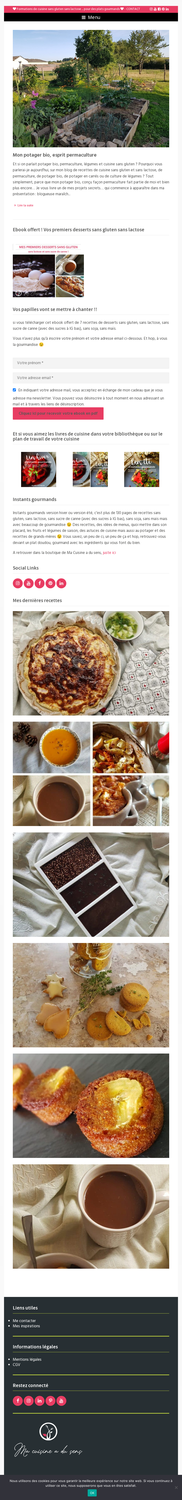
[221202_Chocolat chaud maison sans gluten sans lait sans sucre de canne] (91, 1216)
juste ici (109, 553)
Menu (93, 18)
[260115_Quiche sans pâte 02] (91, 663)
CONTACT (133, 9)
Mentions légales (27, 1359)
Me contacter (24, 1321)
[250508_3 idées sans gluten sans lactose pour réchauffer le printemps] (91, 774)
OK (92, 1493)
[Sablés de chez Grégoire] (91, 995)
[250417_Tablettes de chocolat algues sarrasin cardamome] (91, 884)
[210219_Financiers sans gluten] (91, 1106)
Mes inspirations (26, 1326)
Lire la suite (25, 206)
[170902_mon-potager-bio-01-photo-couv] (91, 88)
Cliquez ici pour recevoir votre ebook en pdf (58, 413)
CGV (16, 1365)
